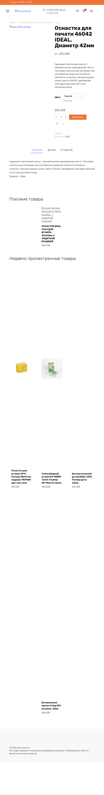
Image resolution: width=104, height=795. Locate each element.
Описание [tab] (37, 149)
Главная (12, 23)
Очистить (68, 101)
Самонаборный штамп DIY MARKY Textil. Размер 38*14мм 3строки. (52, 478)
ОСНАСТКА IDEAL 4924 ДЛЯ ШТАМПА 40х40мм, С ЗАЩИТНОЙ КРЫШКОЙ (51, 234)
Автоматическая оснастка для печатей (35, 23)
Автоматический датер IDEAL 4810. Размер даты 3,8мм (82, 478)
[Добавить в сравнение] (63, 123)
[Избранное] (78, 11)
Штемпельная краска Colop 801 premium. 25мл (51, 705)
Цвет (58, 97)
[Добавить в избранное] (57, 123)
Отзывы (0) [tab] (66, 149)
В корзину (77, 117)
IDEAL (57, 23)
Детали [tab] (52, 149)
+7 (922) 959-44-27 (55, 11)
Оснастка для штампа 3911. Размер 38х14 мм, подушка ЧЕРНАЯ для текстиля (21, 476)
